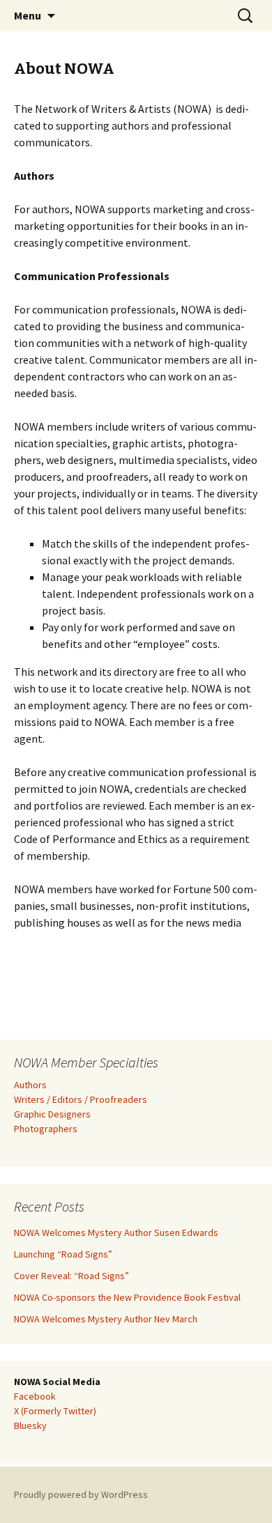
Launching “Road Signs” (63, 1254)
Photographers (45, 1128)
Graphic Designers (52, 1114)
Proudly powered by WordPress (81, 1494)
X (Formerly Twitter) (55, 1411)
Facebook (35, 1396)
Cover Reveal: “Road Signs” (71, 1275)
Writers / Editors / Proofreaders (80, 1099)
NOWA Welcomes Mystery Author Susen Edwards (116, 1232)
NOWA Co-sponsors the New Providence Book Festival (127, 1297)
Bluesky (30, 1425)
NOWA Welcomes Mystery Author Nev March (105, 1319)
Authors (30, 1085)
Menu (27, 15)
